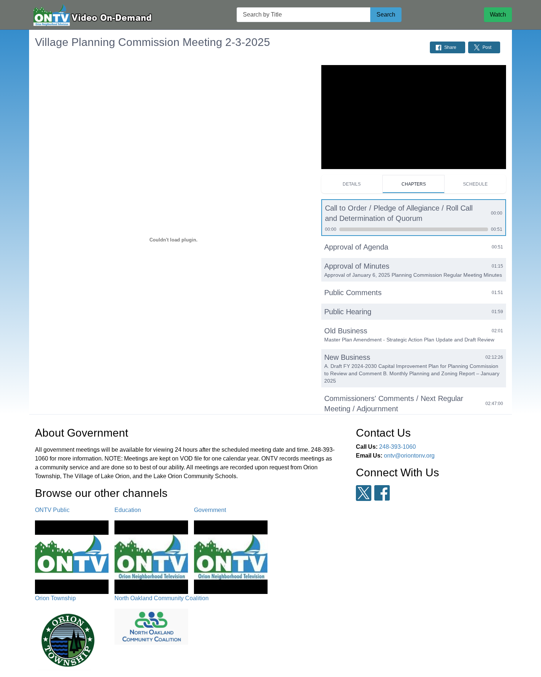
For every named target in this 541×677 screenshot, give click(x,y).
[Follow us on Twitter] (363, 493)
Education (127, 510)
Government (210, 510)
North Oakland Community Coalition (161, 598)
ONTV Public (52, 510)
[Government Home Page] (91, 14)
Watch (498, 14)
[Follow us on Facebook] (382, 493)
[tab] (352, 184)
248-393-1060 (397, 447)
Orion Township (55, 598)
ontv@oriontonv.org (409, 455)
